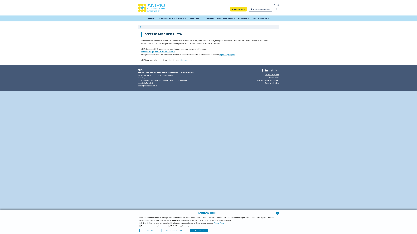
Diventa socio (239, 9)
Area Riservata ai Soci (261, 9)
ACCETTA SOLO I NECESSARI (174, 230)
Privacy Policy (218, 223)
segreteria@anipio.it (145, 83)
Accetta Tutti (199, 230)
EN (277, 4)
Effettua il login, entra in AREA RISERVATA (158, 51)
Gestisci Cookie (149, 230)
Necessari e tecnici (148, 226)
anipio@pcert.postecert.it (147, 85)
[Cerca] (276, 9)
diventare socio (186, 60)
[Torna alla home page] (140, 27)
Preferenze (162, 226)
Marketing (185, 226)
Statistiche (174, 226)
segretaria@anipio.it (227, 54)
